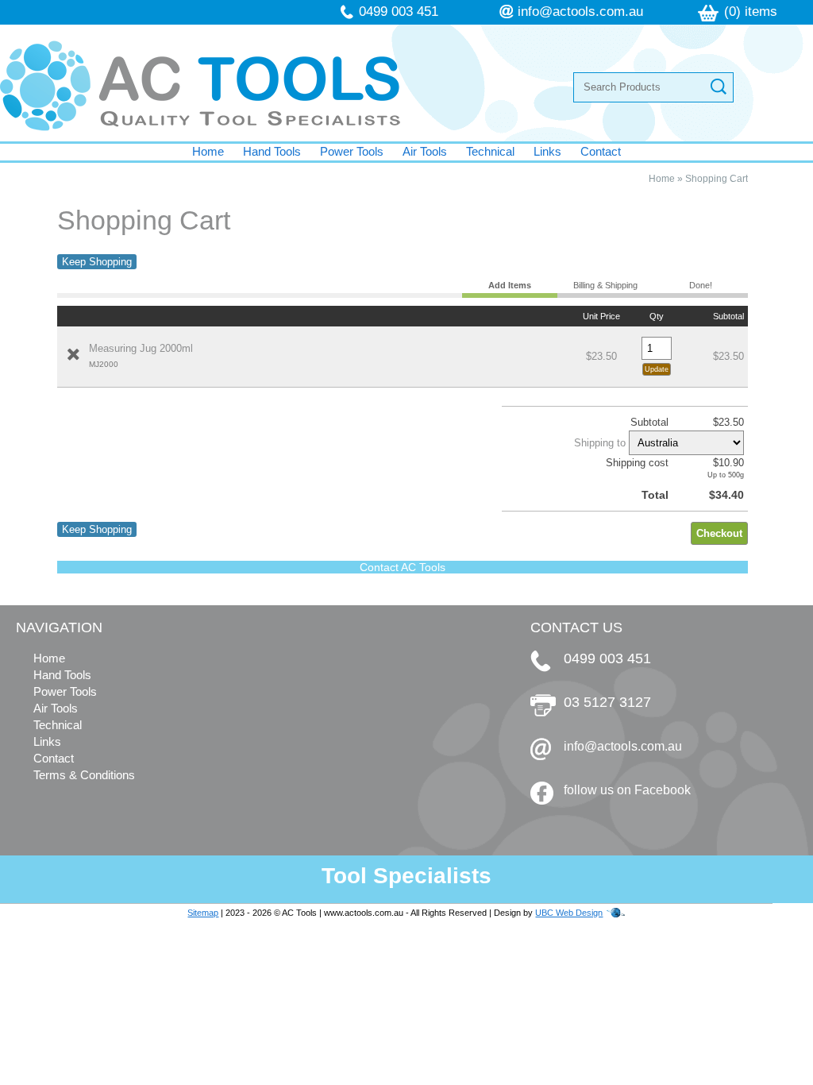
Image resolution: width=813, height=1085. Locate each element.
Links (547, 151)
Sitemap (202, 912)
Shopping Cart (716, 178)
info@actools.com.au (580, 11)
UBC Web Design (569, 912)
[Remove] (73, 354)
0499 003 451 (398, 11)
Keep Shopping (97, 262)
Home (208, 151)
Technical (490, 151)
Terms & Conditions (84, 775)
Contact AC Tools (402, 567)
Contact (600, 151)
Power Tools (351, 151)
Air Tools (425, 151)
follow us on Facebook (627, 790)
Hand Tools (272, 151)
